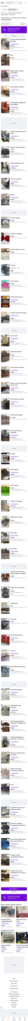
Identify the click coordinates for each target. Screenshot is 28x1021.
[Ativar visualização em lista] (22, 24)
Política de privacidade (14, 994)
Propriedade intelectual (14, 996)
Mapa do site (14, 998)
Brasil (2, 12)
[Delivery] (4, 29)
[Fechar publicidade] (1, 1007)
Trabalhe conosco (14, 1000)
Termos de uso (14, 991)
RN (6, 12)
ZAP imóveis (14, 1004)
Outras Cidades (4, 14)
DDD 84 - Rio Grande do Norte (14, 12)
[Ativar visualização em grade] (25, 24)
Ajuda (14, 978)
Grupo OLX (14, 1002)
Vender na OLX (14, 986)
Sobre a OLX (14, 983)
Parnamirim (12, 14)
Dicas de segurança (14, 981)
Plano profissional (14, 988)
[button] (14, 2)
